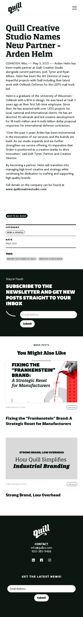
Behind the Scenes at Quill (21, 259)
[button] (74, 8)
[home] (15, 8)
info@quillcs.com (41, 547)
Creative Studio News (50, 259)
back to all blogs (16, 216)
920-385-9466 (41, 551)
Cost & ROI (72, 407)
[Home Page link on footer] (41, 531)
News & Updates (15, 232)
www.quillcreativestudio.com (26, 189)
